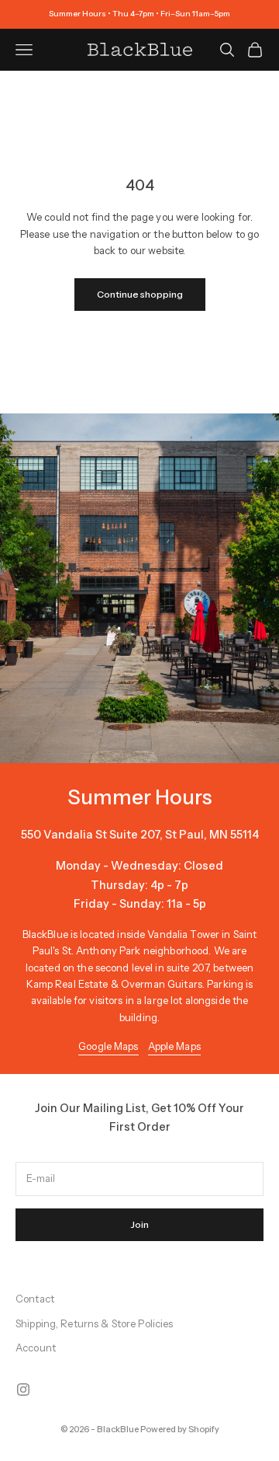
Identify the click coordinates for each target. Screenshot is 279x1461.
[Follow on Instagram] (23, 1389)
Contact (35, 1298)
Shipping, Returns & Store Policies (94, 1323)
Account (36, 1347)
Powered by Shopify (179, 1429)
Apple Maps (174, 1046)
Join (140, 1224)
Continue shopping (140, 294)
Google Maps (108, 1046)
